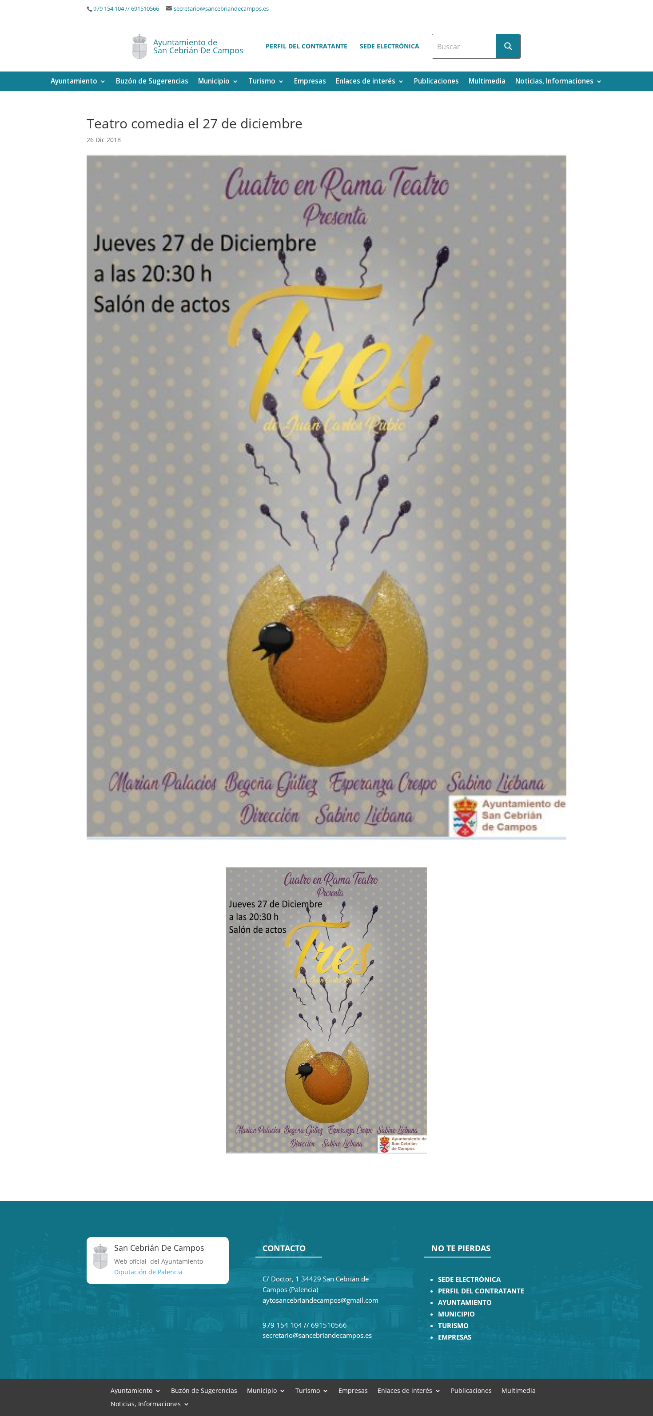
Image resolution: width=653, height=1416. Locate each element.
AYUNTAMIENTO (465, 1302)
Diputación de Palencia (148, 1272)
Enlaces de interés (365, 82)
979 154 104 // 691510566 (126, 8)
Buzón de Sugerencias (152, 82)
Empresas (310, 82)
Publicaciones (436, 82)
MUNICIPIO (456, 1314)
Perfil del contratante (306, 46)
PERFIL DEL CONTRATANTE (481, 1291)
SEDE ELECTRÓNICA (469, 1279)
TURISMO (453, 1325)
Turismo (261, 82)
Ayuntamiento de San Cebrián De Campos (198, 46)
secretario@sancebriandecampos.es (221, 8)
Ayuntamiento (74, 82)
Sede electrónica (389, 46)
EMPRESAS (454, 1337)
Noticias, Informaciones (554, 82)
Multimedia (487, 82)
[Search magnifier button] (508, 46)
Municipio (214, 82)
